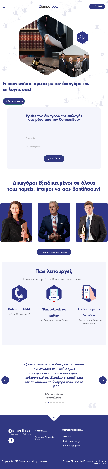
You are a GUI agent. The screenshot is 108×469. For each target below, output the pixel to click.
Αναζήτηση (55, 158)
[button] (4, 6)
